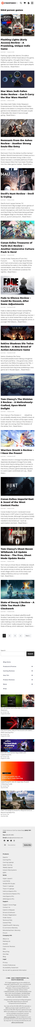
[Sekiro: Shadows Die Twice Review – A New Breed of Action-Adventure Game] (17, 333)
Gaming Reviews (18, 671)
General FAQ (7, 922)
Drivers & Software (9, 912)
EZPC (4, 872)
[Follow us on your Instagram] (14, 840)
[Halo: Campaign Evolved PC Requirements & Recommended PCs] (17, 800)
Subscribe (27, 845)
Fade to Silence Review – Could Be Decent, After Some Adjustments (16, 301)
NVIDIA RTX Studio (9, 883)
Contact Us (6, 907)
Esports (5, 857)
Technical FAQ (7, 920)
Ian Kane (4, 52)
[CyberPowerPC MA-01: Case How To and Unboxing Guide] (17, 771)
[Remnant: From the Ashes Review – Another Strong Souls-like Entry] (17, 128)
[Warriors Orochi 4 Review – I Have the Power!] (17, 438)
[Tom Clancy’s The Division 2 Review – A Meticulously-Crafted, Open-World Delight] (17, 385)
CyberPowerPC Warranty (11, 925)
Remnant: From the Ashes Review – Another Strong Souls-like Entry (16, 143)
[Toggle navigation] (32, 3)
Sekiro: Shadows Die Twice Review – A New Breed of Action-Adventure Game (17, 346)
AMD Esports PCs (8, 899)
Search (3, 650)
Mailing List (6, 941)
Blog (4, 956)
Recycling (6, 951)
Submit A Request (9, 910)
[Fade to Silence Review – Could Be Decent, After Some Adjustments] (17, 285)
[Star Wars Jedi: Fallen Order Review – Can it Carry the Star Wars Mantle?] (17, 79)
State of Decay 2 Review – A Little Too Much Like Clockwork (17, 605)
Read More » (15, 67)
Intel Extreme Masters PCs (11, 893)
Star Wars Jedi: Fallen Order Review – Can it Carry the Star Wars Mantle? (17, 94)
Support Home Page (9, 905)
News (18, 684)
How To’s (18, 675)
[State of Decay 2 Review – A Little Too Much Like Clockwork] (17, 589)
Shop (5, 688)
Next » (28, 636)
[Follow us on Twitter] (11, 840)
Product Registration (9, 915)
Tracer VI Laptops (8, 888)
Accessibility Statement (10, 967)
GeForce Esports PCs (10, 891)
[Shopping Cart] (25, 3)
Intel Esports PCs (8, 896)
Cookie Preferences (9, 965)
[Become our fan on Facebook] (4, 840)
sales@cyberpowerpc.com (15, 837)
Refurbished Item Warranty (11, 930)
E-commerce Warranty (10, 927)
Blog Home (7, 662)
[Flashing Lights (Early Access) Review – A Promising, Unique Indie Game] (17, 25)
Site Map (5, 954)
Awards (5, 944)
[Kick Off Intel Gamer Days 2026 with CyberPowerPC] (17, 745)
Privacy (5, 962)
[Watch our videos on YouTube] (8, 840)
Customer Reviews (9, 946)
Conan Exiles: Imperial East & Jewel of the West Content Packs (17, 502)
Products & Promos (18, 666)
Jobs (4, 949)
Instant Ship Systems (10, 870)
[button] (21, 3)
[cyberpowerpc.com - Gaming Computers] (9, 3)
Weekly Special (8, 867)
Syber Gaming (7, 865)
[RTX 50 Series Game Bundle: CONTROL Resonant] (17, 701)
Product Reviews (18, 680)
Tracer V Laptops (8, 886)
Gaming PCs (7, 860)
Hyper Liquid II (7, 878)
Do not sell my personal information (15, 970)
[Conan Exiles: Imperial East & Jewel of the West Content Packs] (17, 486)
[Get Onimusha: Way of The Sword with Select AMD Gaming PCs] (17, 723)
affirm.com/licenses (17, 1022)
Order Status (7, 917)
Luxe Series (6, 881)
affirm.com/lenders (10, 1017)
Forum (5, 933)
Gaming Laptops (8, 862)
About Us (6, 939)
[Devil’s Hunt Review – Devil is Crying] (17, 179)
